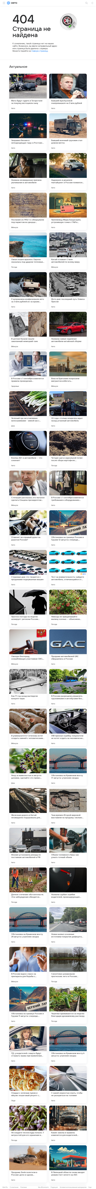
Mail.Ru (5, 1187)
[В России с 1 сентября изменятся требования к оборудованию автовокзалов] (68, 489)
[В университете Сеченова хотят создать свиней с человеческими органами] (28, 727)
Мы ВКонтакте (43, 1187)
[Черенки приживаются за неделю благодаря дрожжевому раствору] (68, 1005)
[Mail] (8, 3)
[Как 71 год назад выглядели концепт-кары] (28, 687)
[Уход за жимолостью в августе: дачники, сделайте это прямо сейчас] (28, 767)
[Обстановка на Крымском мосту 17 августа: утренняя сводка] (68, 767)
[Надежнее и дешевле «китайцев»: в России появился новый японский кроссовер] (68, 171)
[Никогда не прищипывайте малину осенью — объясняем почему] (68, 608)
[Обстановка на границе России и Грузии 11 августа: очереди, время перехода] (28, 1005)
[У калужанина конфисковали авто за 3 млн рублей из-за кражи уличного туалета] (28, 290)
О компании (14, 1187)
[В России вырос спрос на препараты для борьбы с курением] (28, 965)
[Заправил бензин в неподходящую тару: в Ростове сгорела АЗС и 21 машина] (28, 132)
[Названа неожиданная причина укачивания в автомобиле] (28, 171)
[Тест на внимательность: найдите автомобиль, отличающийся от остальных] (68, 568)
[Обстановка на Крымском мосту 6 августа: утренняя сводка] (68, 1044)
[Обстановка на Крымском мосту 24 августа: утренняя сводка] (28, 925)
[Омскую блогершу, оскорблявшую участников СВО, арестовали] (28, 648)
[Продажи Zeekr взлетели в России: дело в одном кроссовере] (28, 1164)
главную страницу (39, 51)
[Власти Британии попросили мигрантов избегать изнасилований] (68, 370)
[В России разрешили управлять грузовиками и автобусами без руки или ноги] (68, 687)
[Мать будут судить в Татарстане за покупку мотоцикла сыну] (28, 92)
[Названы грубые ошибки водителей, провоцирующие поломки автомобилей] (68, 886)
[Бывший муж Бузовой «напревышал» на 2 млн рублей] (68, 92)
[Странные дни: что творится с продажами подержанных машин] (28, 568)
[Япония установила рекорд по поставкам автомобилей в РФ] (28, 846)
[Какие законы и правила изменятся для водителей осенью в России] (68, 1124)
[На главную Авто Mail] (13, 3)
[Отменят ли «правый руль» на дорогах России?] (28, 528)
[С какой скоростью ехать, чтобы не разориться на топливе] (68, 1084)
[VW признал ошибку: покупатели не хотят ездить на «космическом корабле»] (68, 727)
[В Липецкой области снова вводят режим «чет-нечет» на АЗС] (68, 1164)
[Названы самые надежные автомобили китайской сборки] (68, 330)
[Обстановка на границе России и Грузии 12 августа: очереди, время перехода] (68, 528)
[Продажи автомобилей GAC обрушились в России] (68, 648)
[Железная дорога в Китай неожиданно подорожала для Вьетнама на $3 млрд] (28, 806)
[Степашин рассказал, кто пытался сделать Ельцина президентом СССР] (28, 489)
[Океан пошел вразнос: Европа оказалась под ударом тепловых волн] (28, 251)
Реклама (23, 1187)
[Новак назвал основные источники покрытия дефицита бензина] (68, 925)
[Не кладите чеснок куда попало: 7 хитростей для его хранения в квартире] (28, 1124)
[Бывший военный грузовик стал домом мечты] (68, 132)
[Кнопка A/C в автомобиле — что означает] (28, 449)
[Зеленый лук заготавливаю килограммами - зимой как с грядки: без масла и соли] (28, 409)
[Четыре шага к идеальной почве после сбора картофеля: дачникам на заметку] (68, 449)
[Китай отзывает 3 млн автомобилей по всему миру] (68, 251)
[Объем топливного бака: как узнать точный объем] (68, 846)
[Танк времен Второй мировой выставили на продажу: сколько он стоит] (68, 806)
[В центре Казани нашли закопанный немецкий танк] (28, 330)
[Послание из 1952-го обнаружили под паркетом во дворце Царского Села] (28, 211)
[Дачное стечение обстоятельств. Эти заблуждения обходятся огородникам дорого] (28, 886)
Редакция (54, 1187)
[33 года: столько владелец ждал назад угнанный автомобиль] (68, 409)
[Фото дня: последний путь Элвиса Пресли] (68, 290)
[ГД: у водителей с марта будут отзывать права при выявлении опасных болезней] (28, 1044)
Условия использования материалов (73, 1187)
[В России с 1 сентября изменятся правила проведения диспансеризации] (28, 370)
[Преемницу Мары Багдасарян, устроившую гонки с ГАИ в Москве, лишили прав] (68, 211)
